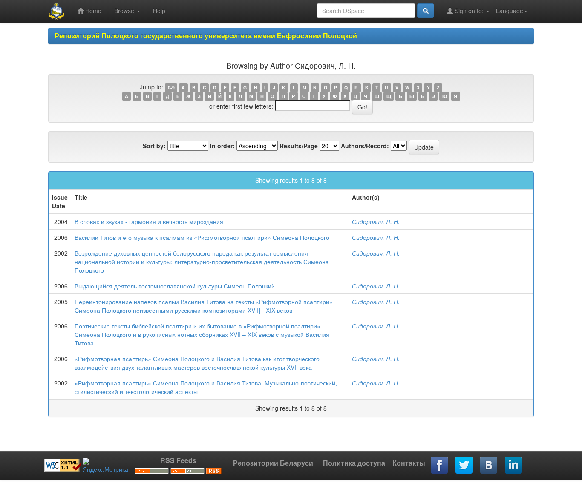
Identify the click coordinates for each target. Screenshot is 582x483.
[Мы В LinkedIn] (514, 465)
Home (92, 10)
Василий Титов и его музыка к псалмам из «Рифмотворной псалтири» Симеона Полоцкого (202, 237)
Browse (125, 10)
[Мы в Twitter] (464, 465)
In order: (222, 145)
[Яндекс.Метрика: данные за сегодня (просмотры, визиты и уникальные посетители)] (105, 465)
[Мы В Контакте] (489, 465)
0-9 (171, 87)
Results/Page (298, 145)
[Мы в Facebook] (440, 465)
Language (509, 10)
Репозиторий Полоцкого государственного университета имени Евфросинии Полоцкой (206, 35)
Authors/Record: (365, 145)
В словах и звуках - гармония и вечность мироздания (149, 221)
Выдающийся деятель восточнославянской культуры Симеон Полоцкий (175, 286)
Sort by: (154, 145)
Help (159, 10)
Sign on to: (469, 10)
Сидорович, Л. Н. (376, 221)
